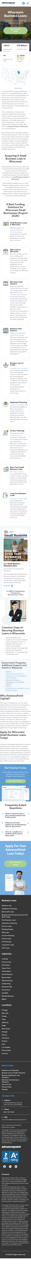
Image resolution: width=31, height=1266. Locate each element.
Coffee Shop (6, 984)
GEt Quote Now (15, 864)
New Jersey (6, 1029)
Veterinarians (6, 971)
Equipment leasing (16, 405)
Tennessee (5, 1038)
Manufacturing (7, 980)
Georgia (4, 1032)
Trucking (5, 959)
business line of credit (18, 368)
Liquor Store (6, 968)
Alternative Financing (9, 923)
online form (7, 757)
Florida (4, 1016)
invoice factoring (15, 435)
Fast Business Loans (9, 920)
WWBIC (9, 672)
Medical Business (8, 996)
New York (5, 1013)
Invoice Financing (8, 935)
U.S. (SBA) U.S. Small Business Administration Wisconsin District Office (15, 593)
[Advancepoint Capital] (8, 3)
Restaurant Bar (7, 987)
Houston (5, 1053)
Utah (3, 1044)
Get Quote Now (15, 30)
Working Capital (7, 929)
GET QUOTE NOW (15, 781)
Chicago (5, 1010)
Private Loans (6, 938)
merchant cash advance (18, 294)
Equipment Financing (9, 909)
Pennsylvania (6, 1050)
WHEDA (9, 686)
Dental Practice (7, 974)
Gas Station (6, 965)
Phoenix (4, 1041)
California (5, 1022)
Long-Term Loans (8, 945)
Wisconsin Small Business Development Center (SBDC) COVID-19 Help (16, 676)
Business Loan (7, 905)
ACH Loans (6, 948)
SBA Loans (5, 932)
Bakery (4, 999)
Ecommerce (6, 990)
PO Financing (6, 942)
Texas (4, 1019)
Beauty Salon (6, 977)
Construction (6, 962)
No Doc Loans (7, 926)
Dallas (4, 1025)
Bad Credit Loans (8, 912)
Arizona (4, 1035)
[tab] (15, 815)
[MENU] (27, 3)
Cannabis (5, 993)
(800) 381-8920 (8, 1112)
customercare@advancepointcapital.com (14, 1119)
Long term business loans (18, 498)
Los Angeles (6, 1047)
